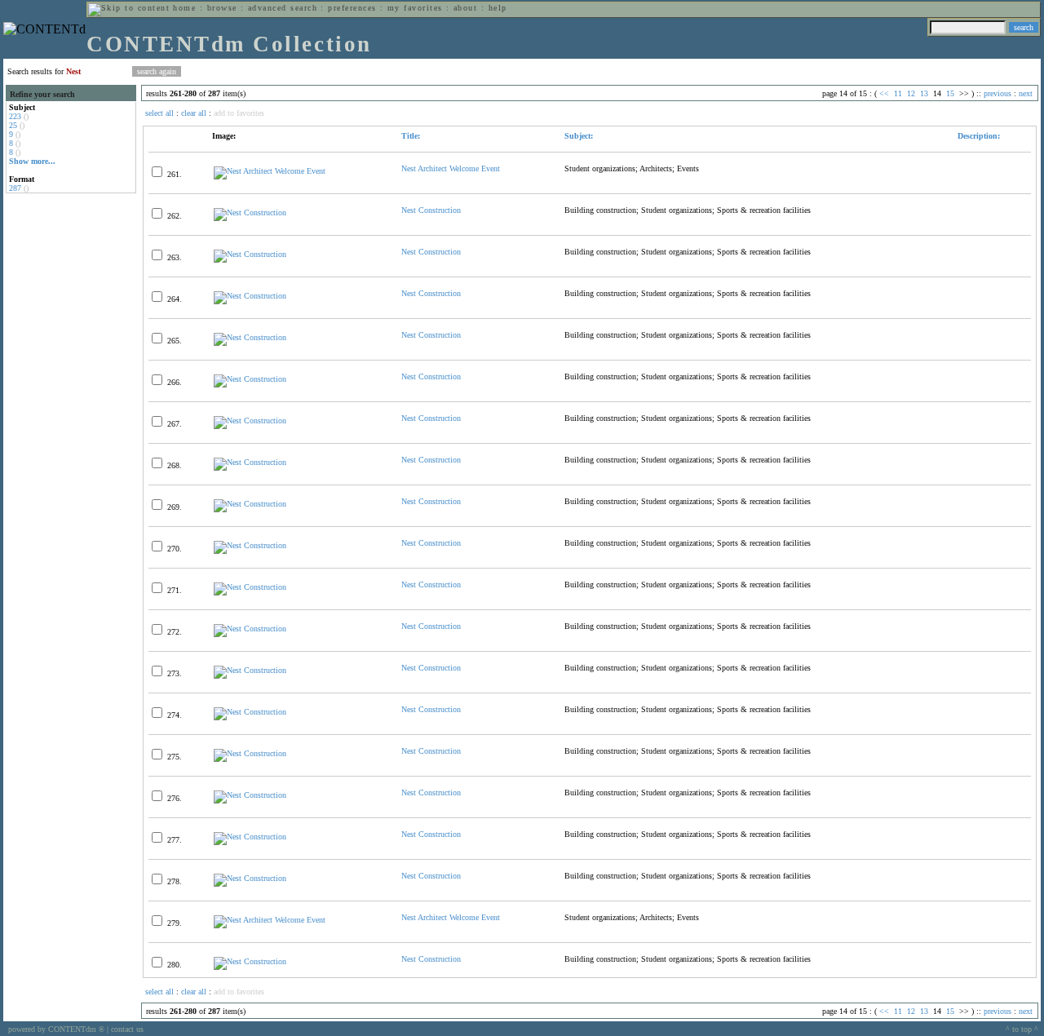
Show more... (32, 161)
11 (898, 93)
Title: (410, 135)
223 (15, 116)
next (1026, 93)
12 (911, 93)
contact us (127, 1029)
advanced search (282, 7)
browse (222, 7)
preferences (352, 7)
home (184, 7)
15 (950, 93)
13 (924, 93)
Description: (977, 135)
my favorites (415, 7)
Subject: (578, 135)
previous (997, 93)
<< (884, 93)
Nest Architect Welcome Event (450, 168)
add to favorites (239, 112)
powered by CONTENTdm (56, 1029)
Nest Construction (431, 210)
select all (159, 112)
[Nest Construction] (250, 212)
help (498, 7)
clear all (193, 112)
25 (13, 125)
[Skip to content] (129, 7)
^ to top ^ (1022, 1029)
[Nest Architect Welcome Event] (269, 170)
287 (15, 188)
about (465, 7)
